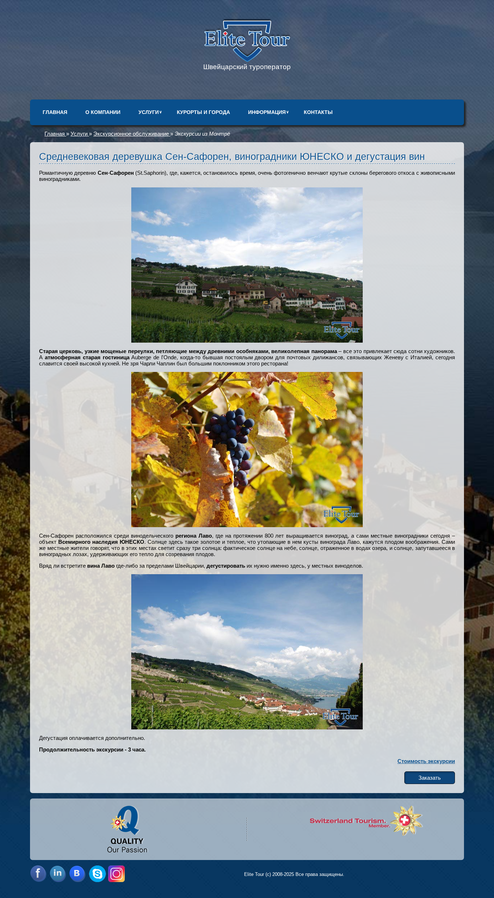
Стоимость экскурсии (426, 761)
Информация (267, 112)
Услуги (149, 112)
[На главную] (247, 60)
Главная (55, 112)
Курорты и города (203, 112)
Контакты (318, 112)
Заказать (429, 778)
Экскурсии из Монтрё (202, 134)
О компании (102, 112)
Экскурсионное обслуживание (131, 134)
